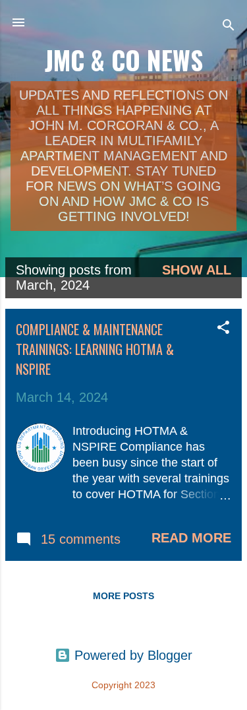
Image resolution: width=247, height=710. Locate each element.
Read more (191, 538)
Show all (196, 270)
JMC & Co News (124, 60)
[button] (223, 329)
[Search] (228, 27)
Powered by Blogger (131, 655)
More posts (123, 596)
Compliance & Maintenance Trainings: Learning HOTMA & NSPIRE (95, 349)
